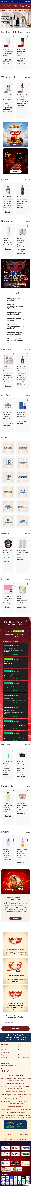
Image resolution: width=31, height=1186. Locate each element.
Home (3, 1047)
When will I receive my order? (14, 319)
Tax (19, 1055)
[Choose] (27, 36)
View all (27, 32)
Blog (2, 1055)
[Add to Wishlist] (13, 40)
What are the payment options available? (13, 326)
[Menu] (2, 6)
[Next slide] (28, 53)
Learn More (15, 144)
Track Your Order (23, 1047)
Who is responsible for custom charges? (15, 339)
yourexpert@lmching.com (8, 1065)
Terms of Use (7, 1134)
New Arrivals (22, 10)
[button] (27, 1185)
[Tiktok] (8, 1071)
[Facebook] (2, 1071)
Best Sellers (13, 10)
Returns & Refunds (23, 1057)
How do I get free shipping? (13, 299)
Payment (20, 1052)
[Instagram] (5, 1071)
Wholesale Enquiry (23, 1060)
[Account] (23, 6)
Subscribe (15, 1028)
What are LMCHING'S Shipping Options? (15, 306)
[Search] (20, 6)
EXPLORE (8, 284)
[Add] (13, 36)
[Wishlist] (26, 6)
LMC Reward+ (5, 1057)
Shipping (20, 1049)
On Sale (4, 10)
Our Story (4, 1049)
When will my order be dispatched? (14, 313)
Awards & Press (5, 1052)
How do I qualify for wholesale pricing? (14, 333)
